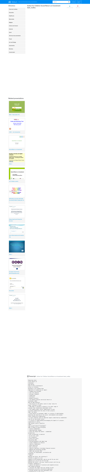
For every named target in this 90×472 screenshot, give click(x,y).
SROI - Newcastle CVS (14, 114)
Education (11, 12)
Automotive (11, 45)
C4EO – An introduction (14, 132)
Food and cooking (13, 9)
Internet (11, 29)
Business (11, 48)
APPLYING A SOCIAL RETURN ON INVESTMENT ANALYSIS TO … (16, 200)
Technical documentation (15, 35)
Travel (10, 39)
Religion (11, 22)
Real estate (11, 19)
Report (78, 7)
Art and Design (12, 42)
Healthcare (11, 15)
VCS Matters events (13, 181)
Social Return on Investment (15, 149)
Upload (73, 1)
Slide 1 (10, 163)
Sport (10, 32)
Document (11, 290)
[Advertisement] (16, 74)
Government (12, 52)
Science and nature (13, 25)
